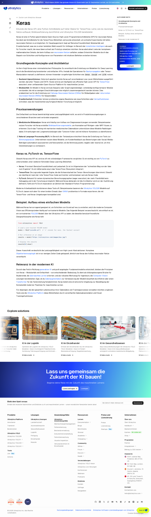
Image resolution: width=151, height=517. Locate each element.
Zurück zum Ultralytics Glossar (30, 17)
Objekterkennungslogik (26, 254)
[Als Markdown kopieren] (10, 32)
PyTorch (103, 159)
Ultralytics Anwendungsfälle (61, 420)
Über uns (128, 419)
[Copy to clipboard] (111, 222)
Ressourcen (68, 8)
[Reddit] (137, 502)
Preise (94, 8)
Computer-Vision (100, 276)
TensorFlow (104, 82)
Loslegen (130, 66)
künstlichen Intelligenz (95, 46)
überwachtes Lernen (38, 276)
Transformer (21, 282)
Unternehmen (82, 8)
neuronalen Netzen (62, 52)
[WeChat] (116, 502)
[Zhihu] (133, 502)
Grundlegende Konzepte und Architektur (129, 22)
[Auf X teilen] (10, 19)
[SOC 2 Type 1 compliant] (19, 501)
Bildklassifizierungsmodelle (60, 125)
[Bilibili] (129, 502)
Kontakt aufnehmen (136, 8)
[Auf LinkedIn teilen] (10, 23)
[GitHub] (95, 502)
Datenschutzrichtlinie (83, 510)
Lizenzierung (104, 8)
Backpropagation (93, 71)
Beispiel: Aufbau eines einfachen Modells (130, 35)
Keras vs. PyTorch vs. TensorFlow (131, 30)
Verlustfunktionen (101, 99)
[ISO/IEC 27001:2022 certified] (10, 501)
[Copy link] (10, 28)
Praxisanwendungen (126, 27)
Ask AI (141, 510)
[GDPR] (27, 501)
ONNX (65, 191)
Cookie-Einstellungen (136, 513)
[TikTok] (125, 502)
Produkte (45, 8)
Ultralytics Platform (35, 293)
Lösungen (56, 8)
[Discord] (142, 502)
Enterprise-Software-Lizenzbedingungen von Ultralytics (113, 510)
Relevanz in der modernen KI (129, 39)
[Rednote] (121, 502)
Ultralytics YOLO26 (91, 188)
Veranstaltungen (84, 460)
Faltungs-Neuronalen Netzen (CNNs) (66, 93)
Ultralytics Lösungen (39, 419)
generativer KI (46, 269)
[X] (104, 502)
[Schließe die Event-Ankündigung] (2, 2)
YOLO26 (34, 214)
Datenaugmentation (53, 279)
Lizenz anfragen (69, 388)
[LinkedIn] (100, 502)
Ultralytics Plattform (15, 419)
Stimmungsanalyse (26, 140)
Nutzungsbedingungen (65, 510)
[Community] (108, 502)
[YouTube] (112, 502)
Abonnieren (138, 403)
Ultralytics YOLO (13, 433)
